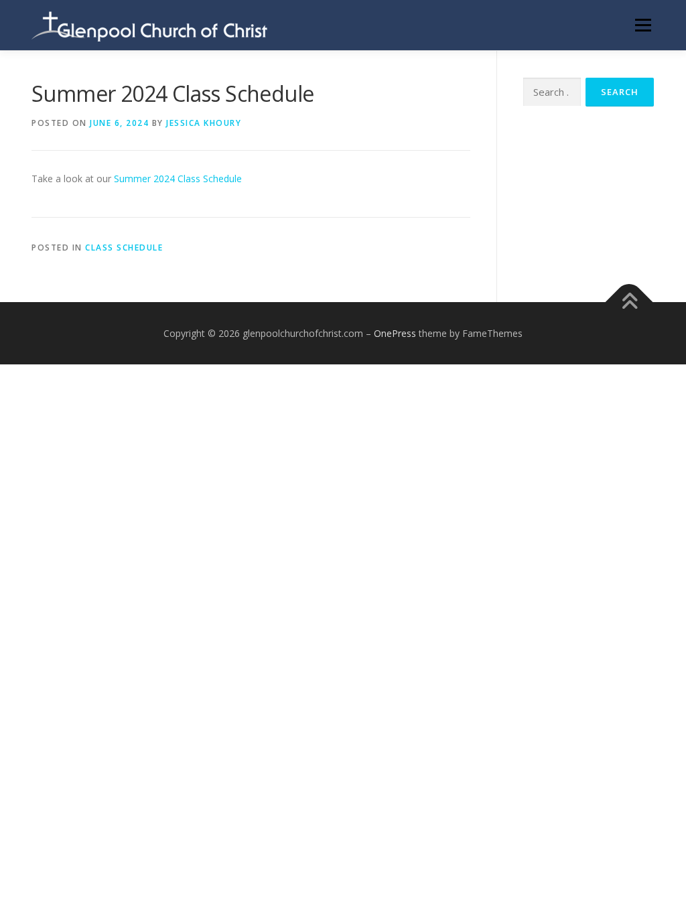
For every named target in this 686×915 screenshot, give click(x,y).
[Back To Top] (629, 302)
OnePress (395, 333)
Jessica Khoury (203, 123)
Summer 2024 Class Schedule (178, 178)
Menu (643, 25)
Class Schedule (124, 247)
